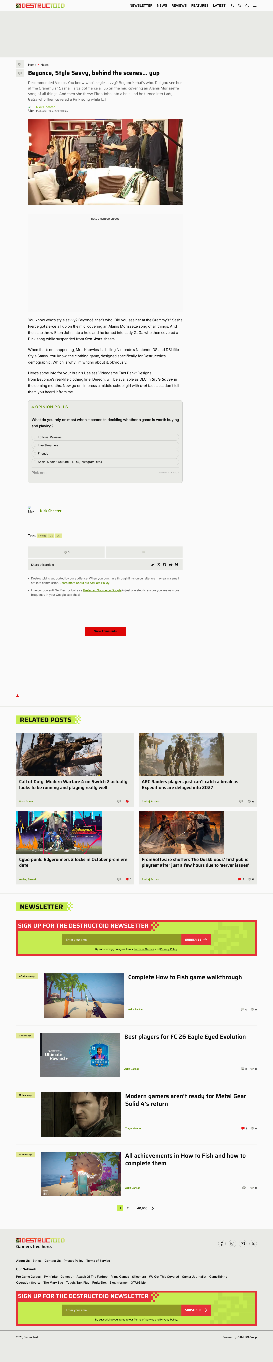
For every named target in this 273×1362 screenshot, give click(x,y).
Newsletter (141, 5)
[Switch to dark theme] (247, 5)
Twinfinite (51, 1276)
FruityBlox (99, 1282)
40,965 (142, 1208)
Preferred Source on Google (102, 590)
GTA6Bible (138, 1282)
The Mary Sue (53, 1282)
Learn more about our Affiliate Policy (84, 583)
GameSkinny (218, 1276)
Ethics (37, 1260)
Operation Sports (28, 1282)
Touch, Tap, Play (77, 1282)
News (162, 5)
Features (200, 5)
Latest (219, 5)
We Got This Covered (164, 1276)
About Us (23, 1260)
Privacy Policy (168, 949)
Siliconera (139, 1276)
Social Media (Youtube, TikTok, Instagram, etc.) (70, 462)
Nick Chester (45, 107)
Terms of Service (144, 949)
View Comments (105, 631)
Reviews (179, 5)
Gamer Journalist (194, 1276)
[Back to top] (17, 695)
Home (32, 64)
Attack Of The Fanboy (92, 1276)
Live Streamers (48, 445)
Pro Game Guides (28, 1276)
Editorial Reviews (49, 437)
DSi (58, 535)
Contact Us (53, 1260)
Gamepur (67, 1276)
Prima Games (119, 1276)
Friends (43, 453)
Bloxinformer (119, 1282)
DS (51, 535)
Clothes (42, 535)
